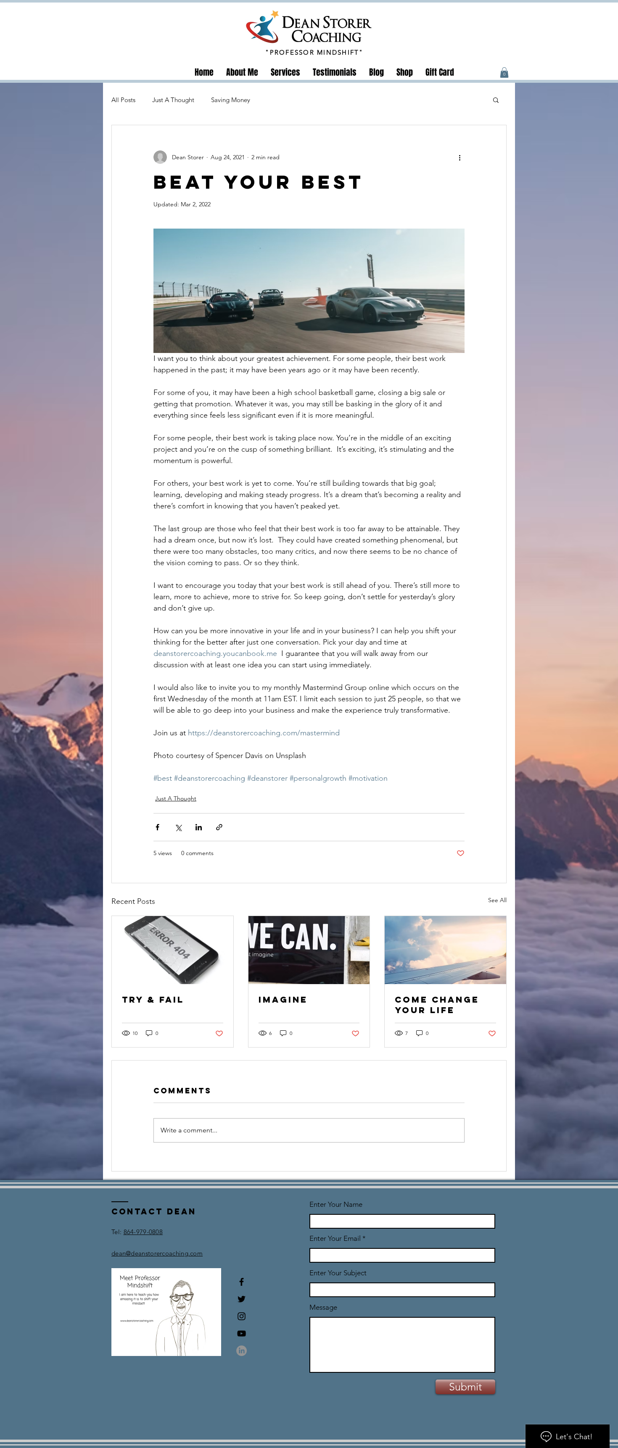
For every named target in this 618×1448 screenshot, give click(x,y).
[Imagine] (309, 950)
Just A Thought (173, 100)
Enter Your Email (335, 1238)
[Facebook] (241, 1282)
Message (323, 1307)
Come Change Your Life (437, 1004)
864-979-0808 (143, 1232)
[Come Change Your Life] (445, 950)
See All (497, 900)
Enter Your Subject (338, 1273)
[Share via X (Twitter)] (178, 827)
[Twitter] (241, 1299)
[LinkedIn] (241, 1350)
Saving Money (230, 100)
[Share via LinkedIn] (199, 827)
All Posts (123, 100)
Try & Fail (153, 999)
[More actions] (459, 157)
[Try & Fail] (172, 950)
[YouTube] (241, 1333)
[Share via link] (219, 827)
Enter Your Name (335, 1204)
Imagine (283, 999)
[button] (504, 72)
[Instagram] (241, 1316)
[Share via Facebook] (157, 827)
